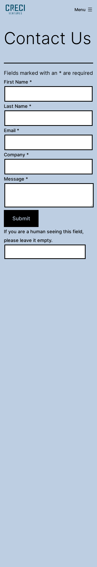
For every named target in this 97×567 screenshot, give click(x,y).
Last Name (17, 106)
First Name (18, 82)
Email (11, 130)
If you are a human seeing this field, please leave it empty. (44, 236)
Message (16, 179)
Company (16, 154)
